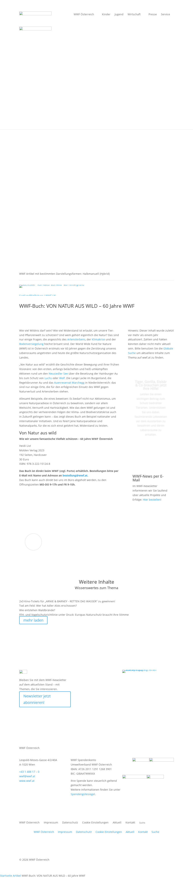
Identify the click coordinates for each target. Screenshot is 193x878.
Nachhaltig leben (79, 122)
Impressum (51, 822)
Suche (155, 832)
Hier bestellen (152, 499)
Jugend (119, 14)
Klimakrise (98, 339)
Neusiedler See (58, 373)
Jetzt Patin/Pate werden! (151, 451)
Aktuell (136, 122)
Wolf (62, 378)
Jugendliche (171, 198)
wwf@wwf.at (27, 776)
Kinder (155, 198)
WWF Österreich (84, 14)
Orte (58, 122)
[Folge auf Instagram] (104, 673)
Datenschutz (70, 822)
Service (165, 14)
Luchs (48, 378)
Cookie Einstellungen (95, 822)
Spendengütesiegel (83, 794)
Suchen (156, 231)
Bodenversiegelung (31, 344)
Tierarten (41, 122)
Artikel (17, 875)
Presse (153, 14)
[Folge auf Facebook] (89, 673)
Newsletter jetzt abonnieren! (37, 699)
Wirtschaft (134, 14)
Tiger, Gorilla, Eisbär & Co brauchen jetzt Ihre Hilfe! (151, 384)
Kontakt (130, 822)
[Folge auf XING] (112, 673)
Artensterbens (76, 339)
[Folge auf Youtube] (97, 673)
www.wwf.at (26, 781)
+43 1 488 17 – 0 (29, 771)
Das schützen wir (16, 122)
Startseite (6, 875)
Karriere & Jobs (120, 231)
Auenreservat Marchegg (69, 382)
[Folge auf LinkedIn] (119, 673)
